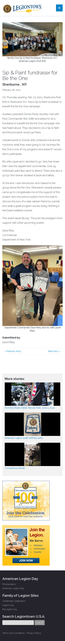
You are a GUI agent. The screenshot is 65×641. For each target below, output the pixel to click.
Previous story (13, 351)
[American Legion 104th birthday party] (32, 424)
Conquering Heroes (15, 468)
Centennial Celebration (14, 601)
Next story (54, 351)
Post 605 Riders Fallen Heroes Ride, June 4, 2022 (30, 408)
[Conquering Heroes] (32, 454)
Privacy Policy (34, 633)
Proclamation (9, 584)
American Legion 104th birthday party (24, 438)
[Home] (22, 8)
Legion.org (8, 605)
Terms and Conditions (13, 633)
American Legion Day (13, 588)
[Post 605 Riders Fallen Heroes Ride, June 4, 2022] (32, 394)
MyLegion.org (9, 609)
